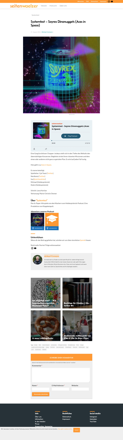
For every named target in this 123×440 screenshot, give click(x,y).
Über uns (63, 6)
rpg (87, 347)
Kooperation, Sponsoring (43, 426)
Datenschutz (94, 1)
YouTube (93, 421)
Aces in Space (46, 165)
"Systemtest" (41, 200)
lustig (47, 347)
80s (40, 345)
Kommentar (37, 366)
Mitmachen (80, 1)
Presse (37, 424)
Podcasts (53, 6)
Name (35, 385)
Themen (44, 6)
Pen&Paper (68, 347)
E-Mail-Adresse (58, 385)
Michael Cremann (47, 32)
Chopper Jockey (62, 345)
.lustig (35, 345)
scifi (32, 349)
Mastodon (93, 419)
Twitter (50, 173)
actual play (54, 345)
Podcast (75, 347)
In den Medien (40, 421)
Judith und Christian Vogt (37, 347)
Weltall (44, 349)
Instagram (93, 417)
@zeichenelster (39, 179)
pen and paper (60, 347)
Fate (77, 345)
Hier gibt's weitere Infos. (65, 429)
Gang (81, 345)
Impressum (103, 1)
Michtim (52, 347)
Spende (82, 240)
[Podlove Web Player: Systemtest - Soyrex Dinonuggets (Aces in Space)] (61, 136)
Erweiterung (71, 345)
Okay (77, 430)
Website (75, 385)
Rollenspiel (81, 347)
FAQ (87, 1)
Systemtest (35, 15)
